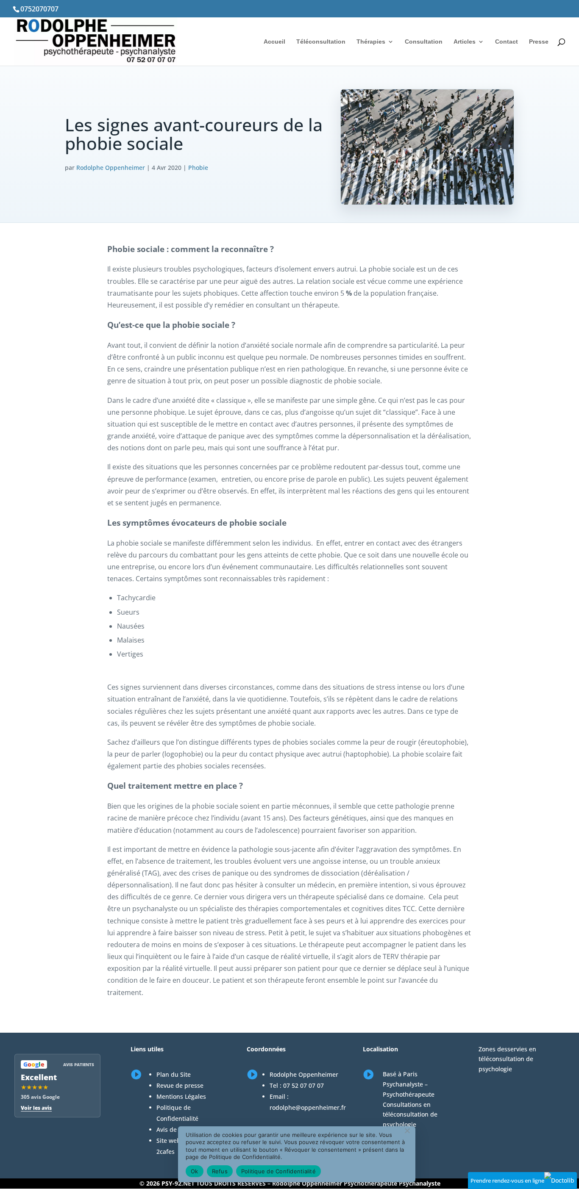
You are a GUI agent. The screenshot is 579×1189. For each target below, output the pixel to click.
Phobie (198, 168)
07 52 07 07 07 (303, 1085)
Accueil (274, 42)
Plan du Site (173, 1074)
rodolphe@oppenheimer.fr (308, 1107)
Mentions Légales (181, 1096)
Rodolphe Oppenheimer (110, 168)
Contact (506, 42)
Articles (465, 42)
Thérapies (370, 42)
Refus (220, 1171)
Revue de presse (179, 1085)
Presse (538, 42)
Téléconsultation (320, 42)
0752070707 (39, 9)
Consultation (424, 42)
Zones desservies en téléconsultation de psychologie (507, 1059)
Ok (194, 1171)
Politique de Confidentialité (278, 1171)
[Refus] (407, 1130)
